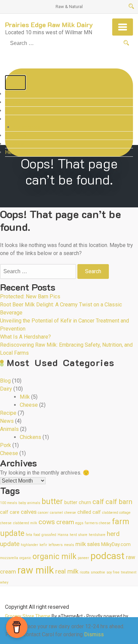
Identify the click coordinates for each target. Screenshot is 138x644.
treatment (128, 572)
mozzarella (9, 558)
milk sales (87, 544)
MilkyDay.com (116, 544)
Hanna (63, 535)
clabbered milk (25, 523)
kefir (43, 545)
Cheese (29, 405)
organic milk (54, 556)
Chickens (30, 437)
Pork (5, 445)
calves (29, 511)
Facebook (16, 135)
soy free (113, 572)
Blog (10, 110)
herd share (78, 535)
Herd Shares (19, 152)
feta (29, 535)
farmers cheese (98, 523)
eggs (79, 523)
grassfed (49, 535)
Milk (25, 397)
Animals (9, 429)
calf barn (119, 502)
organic (25, 558)
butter (52, 501)
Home (12, 94)
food (36, 535)
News (7, 421)
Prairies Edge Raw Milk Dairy (49, 24)
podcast (107, 555)
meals (69, 545)
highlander (29, 545)
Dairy (6, 389)
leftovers (56, 545)
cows (47, 522)
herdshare (97, 535)
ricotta (84, 572)
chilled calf (89, 512)
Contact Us (17, 102)
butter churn (77, 502)
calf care (9, 512)
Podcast (15, 144)
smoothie (98, 572)
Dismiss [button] (94, 634)
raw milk (35, 570)
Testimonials (26, 127)
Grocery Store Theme (28, 616)
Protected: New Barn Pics (30, 296)
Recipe (8, 413)
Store (11, 119)
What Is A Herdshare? (25, 337)
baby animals (29, 503)
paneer (83, 558)
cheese (70, 512)
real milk (66, 571)
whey (4, 582)
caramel (56, 512)
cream (65, 522)
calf (98, 502)
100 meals (8, 503)
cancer (43, 512)
